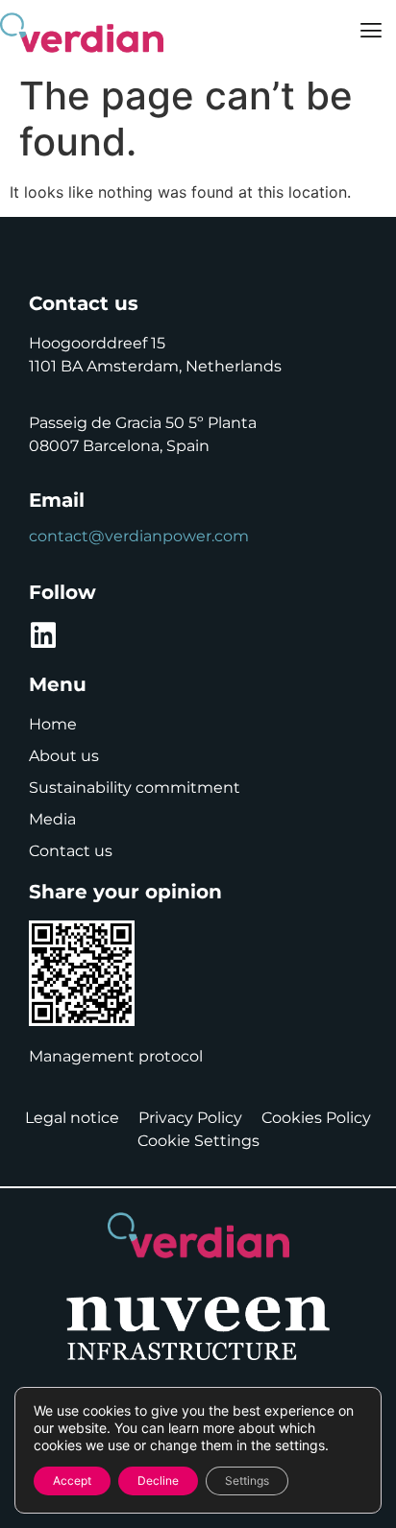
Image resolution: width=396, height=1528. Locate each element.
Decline (158, 1480)
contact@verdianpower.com (139, 536)
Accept (72, 1480)
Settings (247, 1480)
